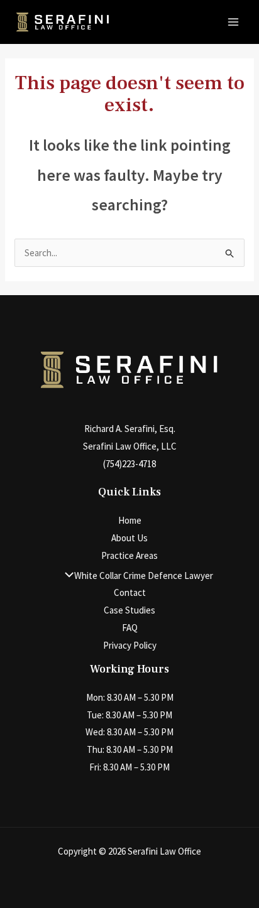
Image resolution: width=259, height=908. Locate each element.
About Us (129, 538)
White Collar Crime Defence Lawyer (143, 575)
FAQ (130, 628)
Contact (130, 592)
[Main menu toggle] (233, 22)
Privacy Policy (130, 645)
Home (129, 520)
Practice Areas (129, 555)
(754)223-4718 (129, 464)
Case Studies (129, 610)
